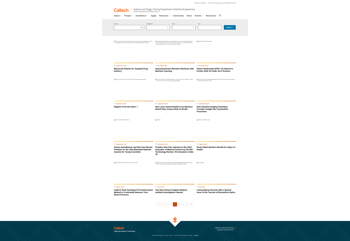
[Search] (220, 15)
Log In (196, 235)
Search (116, 23)
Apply (153, 16)
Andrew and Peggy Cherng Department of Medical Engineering (164, 10)
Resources (211, 16)
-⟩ (187, 204)
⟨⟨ (158, 204)
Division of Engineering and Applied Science (222, 3)
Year (199, 23)
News (189, 16)
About (117, 16)
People (127, 16)
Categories (149, 23)
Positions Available (200, 3)
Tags (173, 23)
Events (198, 16)
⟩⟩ (191, 204)
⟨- (162, 204)
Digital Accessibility (157, 235)
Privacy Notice (169, 235)
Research (163, 16)
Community (178, 16)
